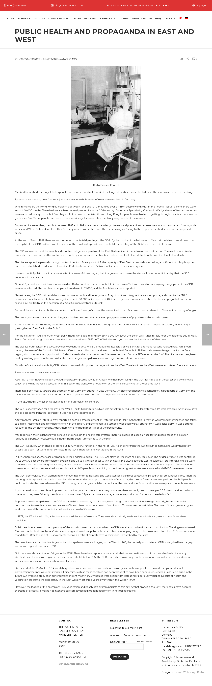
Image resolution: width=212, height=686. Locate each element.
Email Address (118, 641)
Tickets (170, 18)
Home (10, 18)
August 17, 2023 (59, 58)
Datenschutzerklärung (73, 663)
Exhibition (107, 18)
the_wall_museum (29, 58)
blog (74, 58)
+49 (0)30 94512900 (17, 5)
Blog (77, 18)
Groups (39, 18)
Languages (201, 5)
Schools (24, 18)
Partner (90, 18)
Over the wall (59, 18)
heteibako (177, 672)
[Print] (182, 59)
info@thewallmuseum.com (68, 5)
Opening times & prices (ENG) (140, 18)
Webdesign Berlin (193, 672)
